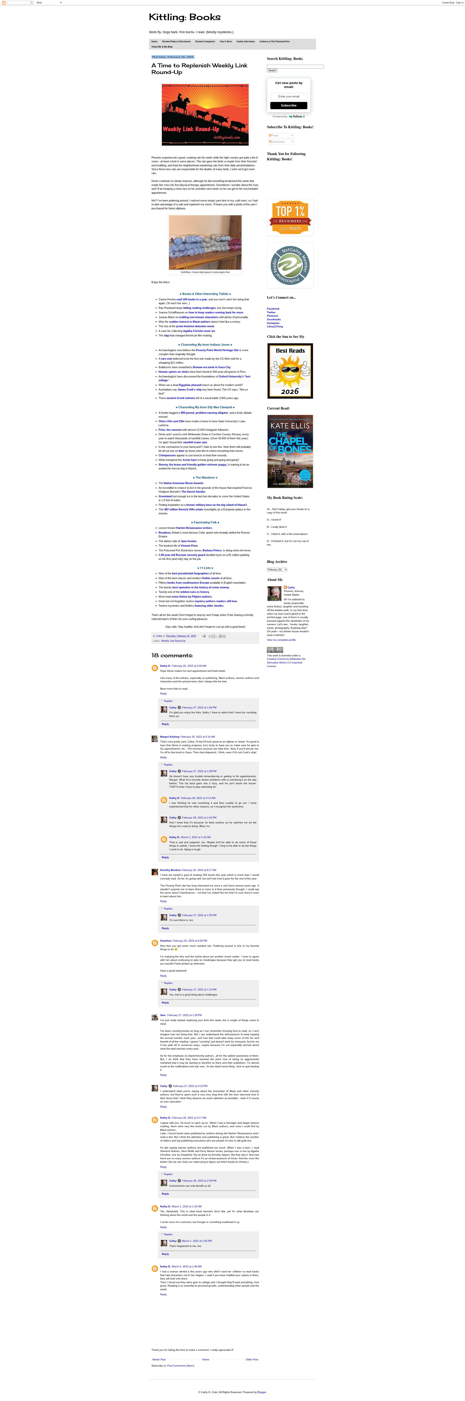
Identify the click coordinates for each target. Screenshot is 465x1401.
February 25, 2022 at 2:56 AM (189, 665)
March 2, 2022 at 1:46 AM (187, 1266)
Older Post (252, 1359)
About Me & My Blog (161, 47)
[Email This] (210, 636)
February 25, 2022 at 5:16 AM (198, 736)
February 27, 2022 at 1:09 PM (199, 915)
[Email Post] (203, 636)
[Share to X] (217, 636)
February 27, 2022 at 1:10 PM (199, 989)
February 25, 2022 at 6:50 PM (190, 940)
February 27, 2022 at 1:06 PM (199, 707)
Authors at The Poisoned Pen (275, 41)
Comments (278, 141)
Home (154, 41)
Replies (168, 701)
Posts (274, 135)
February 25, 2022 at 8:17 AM (199, 870)
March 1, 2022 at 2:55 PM (197, 1240)
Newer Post (159, 1359)
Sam (163, 1015)
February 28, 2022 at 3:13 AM (198, 798)
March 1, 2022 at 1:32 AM (187, 1206)
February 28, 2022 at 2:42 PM (199, 817)
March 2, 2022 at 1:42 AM (196, 837)
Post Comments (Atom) (180, 1365)
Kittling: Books (185, 16)
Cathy (173, 707)
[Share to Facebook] (221, 636)
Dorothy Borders (170, 870)
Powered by (280, 116)
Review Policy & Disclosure (176, 41)
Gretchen (166, 940)
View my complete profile (281, 639)
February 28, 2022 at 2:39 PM (199, 1180)
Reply (163, 693)
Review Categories (205, 41)
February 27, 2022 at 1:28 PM (184, 1015)
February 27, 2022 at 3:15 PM (190, 1086)
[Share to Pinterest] (224, 636)
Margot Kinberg (169, 736)
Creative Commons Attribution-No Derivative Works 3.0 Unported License (286, 662)
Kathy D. (165, 665)
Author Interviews (245, 41)
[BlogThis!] (214, 636)
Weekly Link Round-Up (173, 641)
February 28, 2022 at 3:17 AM (189, 1117)
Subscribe (289, 105)
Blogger (261, 1392)
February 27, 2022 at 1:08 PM (199, 771)
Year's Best (226, 41)
